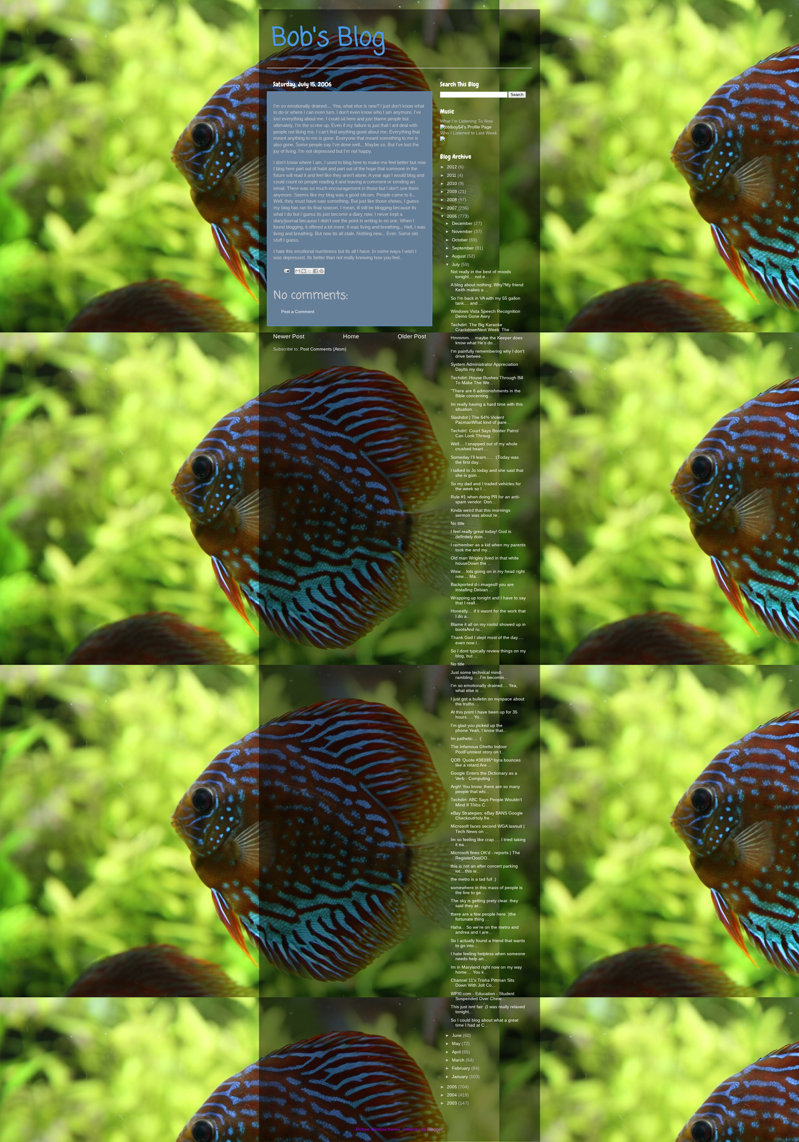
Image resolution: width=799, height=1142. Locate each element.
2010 (452, 183)
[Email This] (298, 271)
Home (351, 336)
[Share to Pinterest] (321, 271)
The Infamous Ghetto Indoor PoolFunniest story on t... (479, 749)
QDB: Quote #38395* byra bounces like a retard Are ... (486, 762)
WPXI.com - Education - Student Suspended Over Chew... (482, 996)
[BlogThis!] (304, 271)
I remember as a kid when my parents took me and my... (488, 547)
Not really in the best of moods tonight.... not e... (481, 274)
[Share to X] (309, 271)
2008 (452, 199)
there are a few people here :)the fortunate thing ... (483, 917)
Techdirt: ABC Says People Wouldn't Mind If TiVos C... (486, 802)
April (457, 1052)
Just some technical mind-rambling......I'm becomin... (479, 675)
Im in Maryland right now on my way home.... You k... (486, 970)
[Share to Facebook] (315, 271)
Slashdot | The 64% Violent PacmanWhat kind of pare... (480, 420)
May (457, 1043)
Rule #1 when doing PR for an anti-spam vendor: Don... (485, 499)
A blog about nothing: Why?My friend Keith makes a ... (487, 287)
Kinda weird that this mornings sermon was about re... (480, 513)
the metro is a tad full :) (473, 879)
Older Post (412, 336)
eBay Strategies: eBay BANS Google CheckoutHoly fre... (487, 815)
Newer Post (288, 336)
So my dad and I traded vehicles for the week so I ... (486, 486)
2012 (452, 167)
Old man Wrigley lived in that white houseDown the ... (485, 560)
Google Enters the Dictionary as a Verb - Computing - (484, 776)
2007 (452, 208)
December (463, 223)
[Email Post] (286, 270)
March (459, 1060)
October (460, 240)
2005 (452, 1087)
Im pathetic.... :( (466, 738)
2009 (452, 191)
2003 (452, 1103)
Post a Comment (297, 311)
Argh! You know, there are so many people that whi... (485, 789)
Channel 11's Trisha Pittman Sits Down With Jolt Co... (482, 983)
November (463, 231)
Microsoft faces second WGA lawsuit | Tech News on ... (488, 829)
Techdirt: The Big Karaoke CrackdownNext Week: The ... (482, 327)
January (460, 1076)
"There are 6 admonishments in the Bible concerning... (486, 393)
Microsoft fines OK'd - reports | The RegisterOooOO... (485, 855)
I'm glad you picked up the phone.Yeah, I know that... (479, 728)
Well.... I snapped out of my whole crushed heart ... (484, 446)
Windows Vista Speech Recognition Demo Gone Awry (485, 314)
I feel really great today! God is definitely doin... (481, 534)
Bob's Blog (328, 38)
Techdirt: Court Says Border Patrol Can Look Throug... (484, 433)
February (461, 1068)
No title (457, 523)
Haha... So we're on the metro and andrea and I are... (485, 930)
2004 (452, 1095)
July (456, 264)
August (459, 256)
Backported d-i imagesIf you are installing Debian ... (482, 587)
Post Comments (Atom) (323, 349)
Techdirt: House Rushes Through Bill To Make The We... (487, 380)
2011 (452, 175)
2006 (452, 216)
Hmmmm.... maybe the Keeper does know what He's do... (486, 340)
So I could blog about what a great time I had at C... (484, 1023)
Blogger (434, 1129)
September (463, 248)
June (457, 1035)
